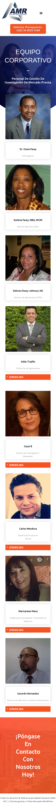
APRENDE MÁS (16, 377)
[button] (41, 13)
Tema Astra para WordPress (40, 801)
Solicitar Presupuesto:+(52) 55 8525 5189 (28, 29)
